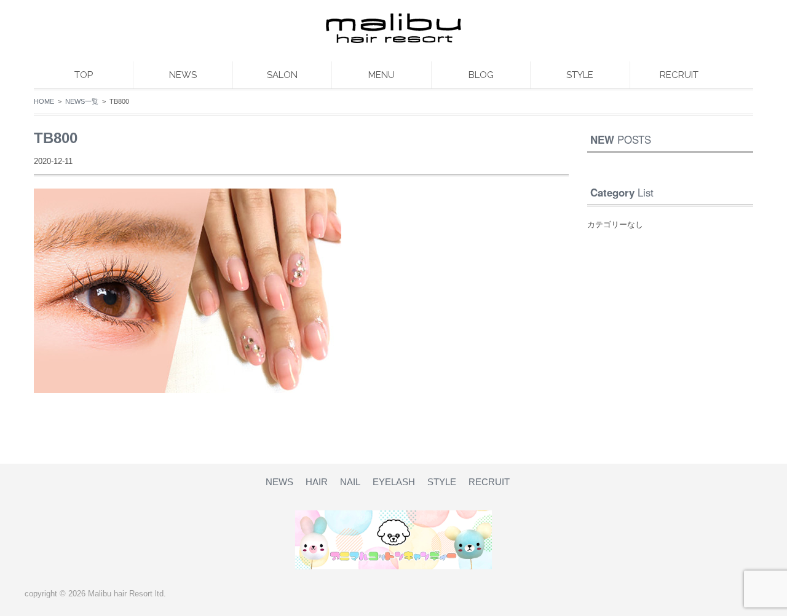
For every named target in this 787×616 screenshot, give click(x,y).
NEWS (183, 74)
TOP (83, 74)
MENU (381, 74)
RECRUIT (679, 74)
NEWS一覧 (81, 101)
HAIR (317, 482)
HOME (44, 101)
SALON (282, 74)
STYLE (579, 74)
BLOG (481, 74)
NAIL (350, 482)
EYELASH (394, 482)
